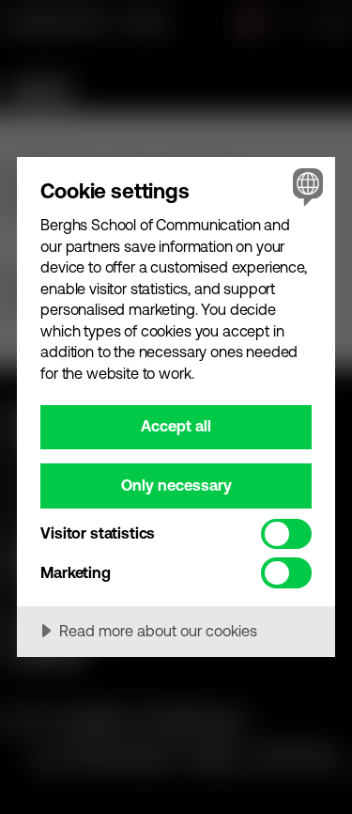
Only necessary (176, 485)
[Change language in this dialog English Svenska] (305, 186)
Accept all (176, 425)
